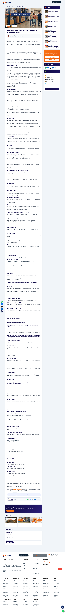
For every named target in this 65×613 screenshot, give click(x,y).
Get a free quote (56, 2)
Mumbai (45, 578)
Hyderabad (16, 578)
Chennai (25, 578)
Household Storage (17, 1)
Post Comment (9, 542)
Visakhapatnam (7, 599)
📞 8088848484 (52, 59)
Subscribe (59, 568)
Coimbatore (57, 589)
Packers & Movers (33, 1)
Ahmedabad (26, 589)
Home (6, 6)
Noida (4, 589)
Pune (34, 578)
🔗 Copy (38, 499)
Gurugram (15, 589)
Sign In (44, 1)
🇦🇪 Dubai (48, 1)
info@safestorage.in (54, 555)
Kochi (24, 599)
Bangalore (5, 578)
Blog (7, 6)
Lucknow (35, 599)
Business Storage (26, 1)
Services (39, 1)
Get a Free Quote (52, 57)
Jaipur (35, 589)
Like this (11, 499)
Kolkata (45, 589)
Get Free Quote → (10, 510)
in (1, 308)
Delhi (55, 578)
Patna (14, 599)
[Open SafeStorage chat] (62, 607)
